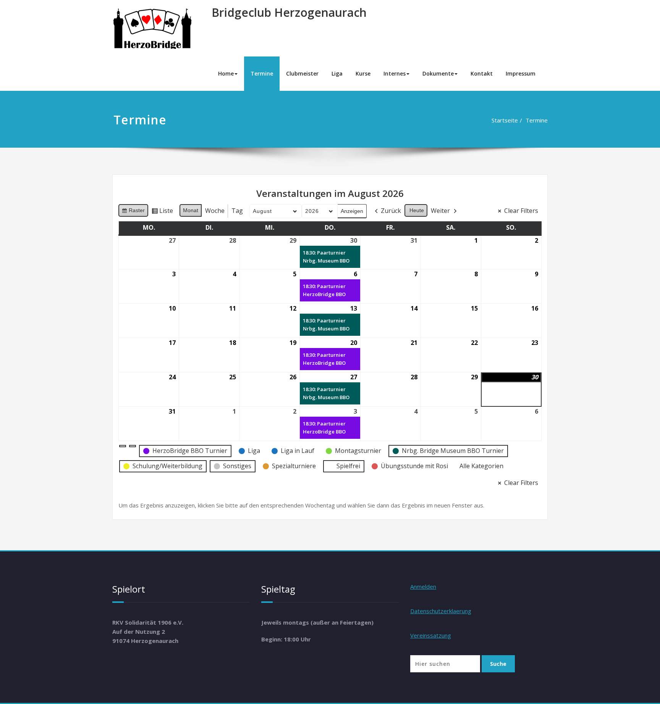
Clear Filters (521, 210)
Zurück (391, 210)
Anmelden (423, 586)
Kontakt (482, 73)
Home (226, 73)
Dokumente (438, 73)
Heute (416, 210)
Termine (262, 73)
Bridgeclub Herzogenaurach (289, 12)
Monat (190, 210)
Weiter (440, 210)
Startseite (505, 120)
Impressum (520, 73)
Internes (394, 73)
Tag (237, 210)
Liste (162, 212)
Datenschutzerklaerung (440, 611)
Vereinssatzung (430, 635)
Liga (337, 73)
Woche (215, 210)
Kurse (363, 73)
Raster (133, 212)
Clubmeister (302, 73)
